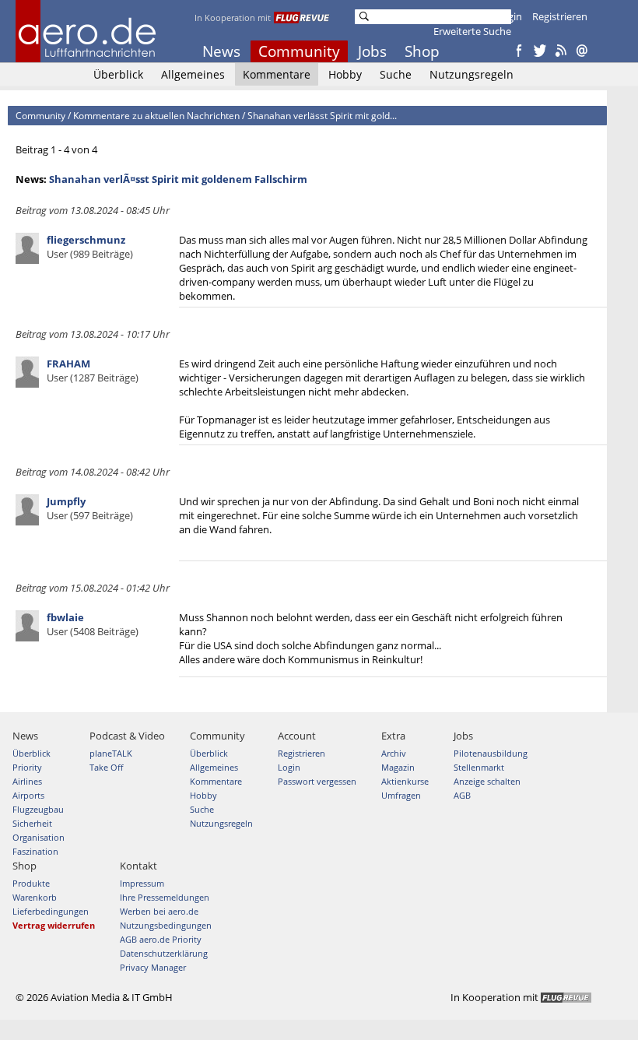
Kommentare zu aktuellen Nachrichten (156, 115)
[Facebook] (519, 51)
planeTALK (110, 753)
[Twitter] (540, 51)
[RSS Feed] (561, 51)
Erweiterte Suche (472, 31)
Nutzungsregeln (471, 74)
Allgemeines (193, 74)
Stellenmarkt (479, 767)
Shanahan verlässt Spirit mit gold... (322, 115)
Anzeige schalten (487, 781)
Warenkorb (34, 897)
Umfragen (401, 795)
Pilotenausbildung (491, 753)
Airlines (27, 781)
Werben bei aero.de (159, 911)
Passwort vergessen (317, 781)
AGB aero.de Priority (161, 939)
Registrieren (559, 16)
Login (509, 16)
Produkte (31, 883)
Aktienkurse (405, 781)
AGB (462, 795)
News (221, 51)
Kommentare (276, 74)
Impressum (142, 883)
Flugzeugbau (38, 809)
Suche (396, 74)
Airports (28, 795)
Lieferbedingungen (50, 911)
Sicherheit (32, 823)
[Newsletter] (582, 51)
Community (299, 51)
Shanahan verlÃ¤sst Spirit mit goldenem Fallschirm (178, 179)
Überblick (118, 74)
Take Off (106, 767)
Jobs (372, 51)
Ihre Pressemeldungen (164, 897)
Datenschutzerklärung (164, 953)
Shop (422, 51)
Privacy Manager (153, 967)
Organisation (38, 837)
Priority (27, 767)
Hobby (345, 74)
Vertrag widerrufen (53, 925)
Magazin (398, 767)
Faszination (35, 851)
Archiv (393, 753)
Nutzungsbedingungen (166, 925)
